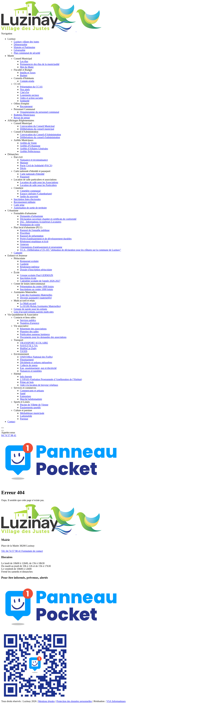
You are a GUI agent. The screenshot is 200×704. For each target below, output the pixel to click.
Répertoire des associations (33, 328)
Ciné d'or (24, 92)
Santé (22, 393)
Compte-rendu (27, 81)
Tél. (11, 551)
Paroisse (24, 418)
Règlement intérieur (29, 266)
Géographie (19, 50)
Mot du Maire (27, 67)
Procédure (25, 233)
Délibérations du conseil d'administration (40, 137)
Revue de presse (22, 117)
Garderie (24, 264)
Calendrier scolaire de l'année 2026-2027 (40, 281)
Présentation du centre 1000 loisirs (37, 286)
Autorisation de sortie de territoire (30, 207)
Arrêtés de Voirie (28, 143)
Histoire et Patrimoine (24, 47)
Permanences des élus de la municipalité (39, 64)
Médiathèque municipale (32, 413)
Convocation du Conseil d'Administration (40, 134)
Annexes (24, 244)
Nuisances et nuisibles (31, 371)
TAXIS (23, 351)
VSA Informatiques (116, 701)
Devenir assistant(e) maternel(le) (36, 297)
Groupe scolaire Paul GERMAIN (36, 275)
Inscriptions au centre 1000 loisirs (36, 289)
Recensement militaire (24, 202)
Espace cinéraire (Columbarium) (36, 193)
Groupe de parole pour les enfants (30, 309)
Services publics (28, 320)
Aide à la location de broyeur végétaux (39, 385)
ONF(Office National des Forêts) (36, 357)
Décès (23, 168)
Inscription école (28, 278)
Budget (23, 75)
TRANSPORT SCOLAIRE (34, 342)
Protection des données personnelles (74, 701)
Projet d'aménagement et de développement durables (46, 238)
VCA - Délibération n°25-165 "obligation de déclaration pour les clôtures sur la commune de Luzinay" (70, 250)
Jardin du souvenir (29, 196)
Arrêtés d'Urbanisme (30, 145)
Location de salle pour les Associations (39, 182)
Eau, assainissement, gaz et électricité (38, 368)
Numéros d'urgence (29, 323)
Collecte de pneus (29, 365)
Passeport (24, 176)
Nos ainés (25, 89)
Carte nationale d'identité (32, 174)
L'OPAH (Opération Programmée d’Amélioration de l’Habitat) (51, 379)
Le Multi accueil (28, 303)
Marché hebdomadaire (31, 399)
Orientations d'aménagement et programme (41, 247)
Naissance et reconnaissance (34, 160)
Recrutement (26, 106)
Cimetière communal (30, 190)
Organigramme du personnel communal (39, 112)
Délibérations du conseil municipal (37, 129)
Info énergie (26, 376)
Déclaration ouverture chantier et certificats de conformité (48, 219)
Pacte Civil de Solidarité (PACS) (36, 165)
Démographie (20, 44)
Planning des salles (29, 331)
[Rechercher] (2, 427)
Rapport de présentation (31, 236)
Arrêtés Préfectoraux (30, 151)
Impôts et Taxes (27, 72)
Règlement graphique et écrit (34, 241)
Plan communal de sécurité (27, 53)
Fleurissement (27, 359)
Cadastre (18, 252)
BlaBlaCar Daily (28, 348)
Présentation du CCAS (31, 86)
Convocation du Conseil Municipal (37, 126)
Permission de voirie (30, 224)
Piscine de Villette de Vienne (34, 404)
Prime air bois (27, 382)
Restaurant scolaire (29, 261)
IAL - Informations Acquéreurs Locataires (40, 221)
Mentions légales (46, 701)
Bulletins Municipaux (24, 115)
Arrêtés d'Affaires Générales (34, 148)
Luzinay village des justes (26, 41)
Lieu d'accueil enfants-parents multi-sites (34, 311)
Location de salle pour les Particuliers (38, 185)
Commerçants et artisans (32, 390)
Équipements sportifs (30, 407)
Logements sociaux (29, 95)
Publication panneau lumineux (35, 334)
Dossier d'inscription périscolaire (36, 269)
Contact (11, 421)
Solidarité (24, 100)
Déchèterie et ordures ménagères (36, 362)
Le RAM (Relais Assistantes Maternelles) (40, 306)
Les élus (24, 61)
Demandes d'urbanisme (31, 216)
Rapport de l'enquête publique (35, 230)
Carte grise (19, 205)
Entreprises (25, 396)
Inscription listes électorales (27, 199)
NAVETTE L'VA (29, 345)
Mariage (24, 162)
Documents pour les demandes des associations (43, 337)
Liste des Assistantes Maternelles (36, 295)
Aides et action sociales (31, 98)
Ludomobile (26, 416)
